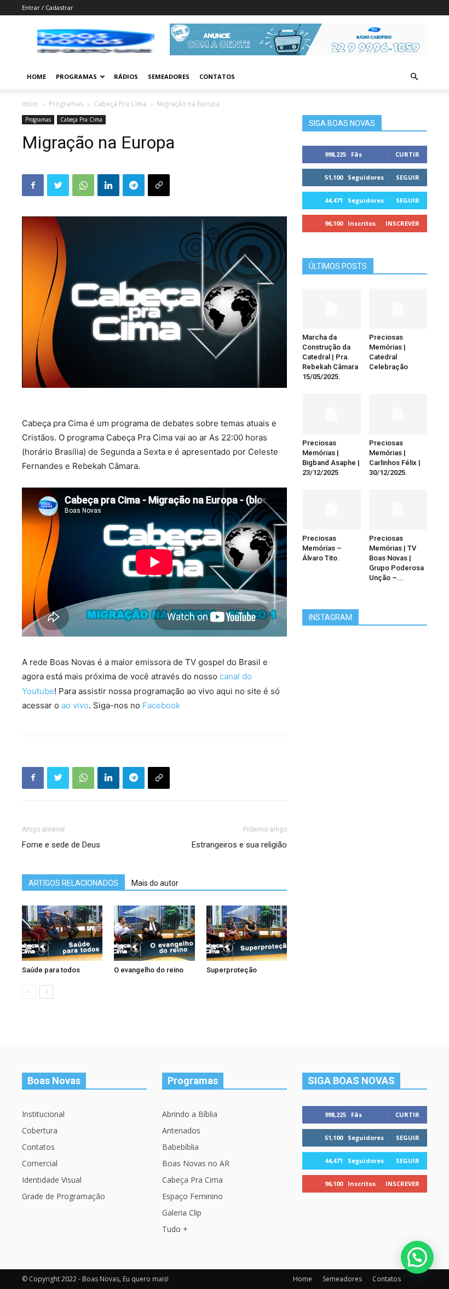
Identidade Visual (52, 1180)
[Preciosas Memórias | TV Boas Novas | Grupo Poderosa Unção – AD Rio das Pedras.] (398, 510)
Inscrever (402, 223)
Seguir (407, 177)
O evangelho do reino (148, 970)
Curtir (407, 154)
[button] (414, 77)
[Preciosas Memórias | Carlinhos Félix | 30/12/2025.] (398, 414)
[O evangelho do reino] (154, 933)
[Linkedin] (108, 185)
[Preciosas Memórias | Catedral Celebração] (398, 309)
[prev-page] (29, 992)
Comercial (39, 1163)
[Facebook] (33, 185)
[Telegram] (134, 185)
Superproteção (231, 970)
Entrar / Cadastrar (47, 7)
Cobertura (39, 1130)
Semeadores (168, 76)
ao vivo (75, 705)
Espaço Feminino (192, 1196)
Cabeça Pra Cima (120, 103)
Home (36, 76)
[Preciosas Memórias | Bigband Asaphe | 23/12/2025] (331, 414)
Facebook (161, 705)
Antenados (181, 1130)
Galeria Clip (182, 1212)
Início (30, 103)
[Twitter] (58, 185)
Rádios (126, 76)
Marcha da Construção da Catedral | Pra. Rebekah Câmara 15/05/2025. (330, 357)
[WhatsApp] (83, 185)
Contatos (217, 76)
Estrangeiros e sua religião (239, 845)
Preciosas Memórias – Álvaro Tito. (322, 548)
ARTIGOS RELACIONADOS (73, 883)
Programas (76, 76)
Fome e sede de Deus (61, 845)
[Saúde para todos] (62, 933)
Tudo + (175, 1229)
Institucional (43, 1114)
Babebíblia (180, 1147)
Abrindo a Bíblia (189, 1114)
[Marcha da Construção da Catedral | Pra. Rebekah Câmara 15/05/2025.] (331, 309)
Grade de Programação (63, 1196)
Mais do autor (155, 883)
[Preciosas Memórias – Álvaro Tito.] (331, 510)
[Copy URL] (159, 185)
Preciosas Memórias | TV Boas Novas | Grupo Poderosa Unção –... (396, 558)
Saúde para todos (51, 970)
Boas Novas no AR (195, 1163)
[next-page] (46, 992)
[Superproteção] (246, 933)
